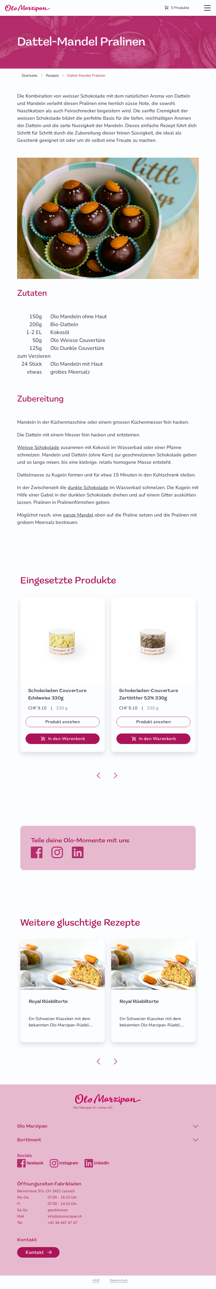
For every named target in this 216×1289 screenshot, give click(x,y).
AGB (95, 1280)
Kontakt (35, 1252)
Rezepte (52, 75)
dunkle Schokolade (88, 487)
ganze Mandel (78, 515)
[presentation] (99, 772)
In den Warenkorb (66, 739)
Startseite (29, 75)
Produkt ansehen (62, 722)
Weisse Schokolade (38, 447)
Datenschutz (119, 1280)
